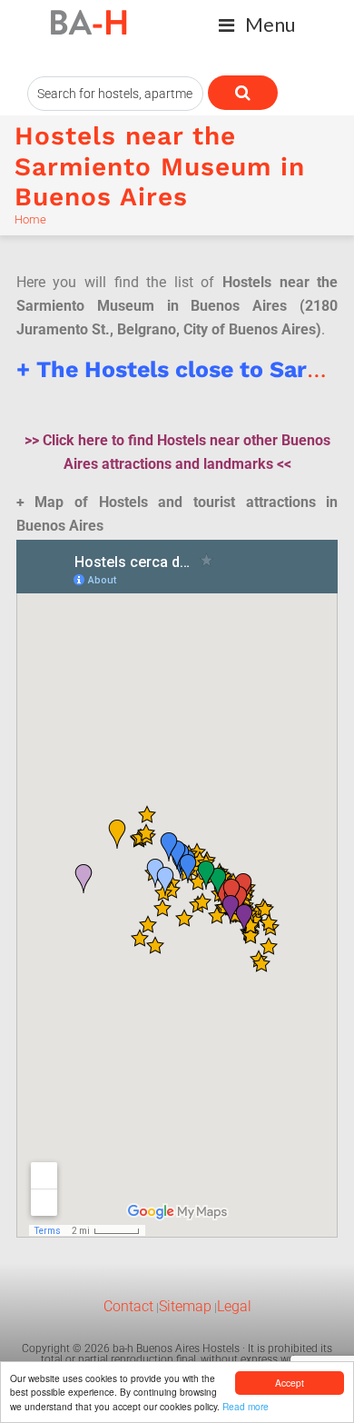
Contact (128, 1306)
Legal (234, 1306)
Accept (289, 1382)
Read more (245, 1406)
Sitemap (185, 1306)
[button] (257, 25)
